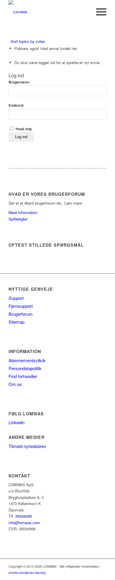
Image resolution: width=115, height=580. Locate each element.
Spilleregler (18, 219)
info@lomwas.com (24, 522)
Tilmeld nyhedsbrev (27, 446)
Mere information (23, 212)
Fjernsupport (21, 306)
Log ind (21, 137)
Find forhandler (23, 376)
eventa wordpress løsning (27, 572)
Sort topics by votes (28, 41)
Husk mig (24, 128)
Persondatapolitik (25, 368)
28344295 (23, 516)
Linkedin (16, 422)
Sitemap (16, 322)
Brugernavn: (19, 82)
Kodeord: (16, 105)
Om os (15, 384)
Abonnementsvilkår (27, 360)
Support (16, 298)
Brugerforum (21, 314)
